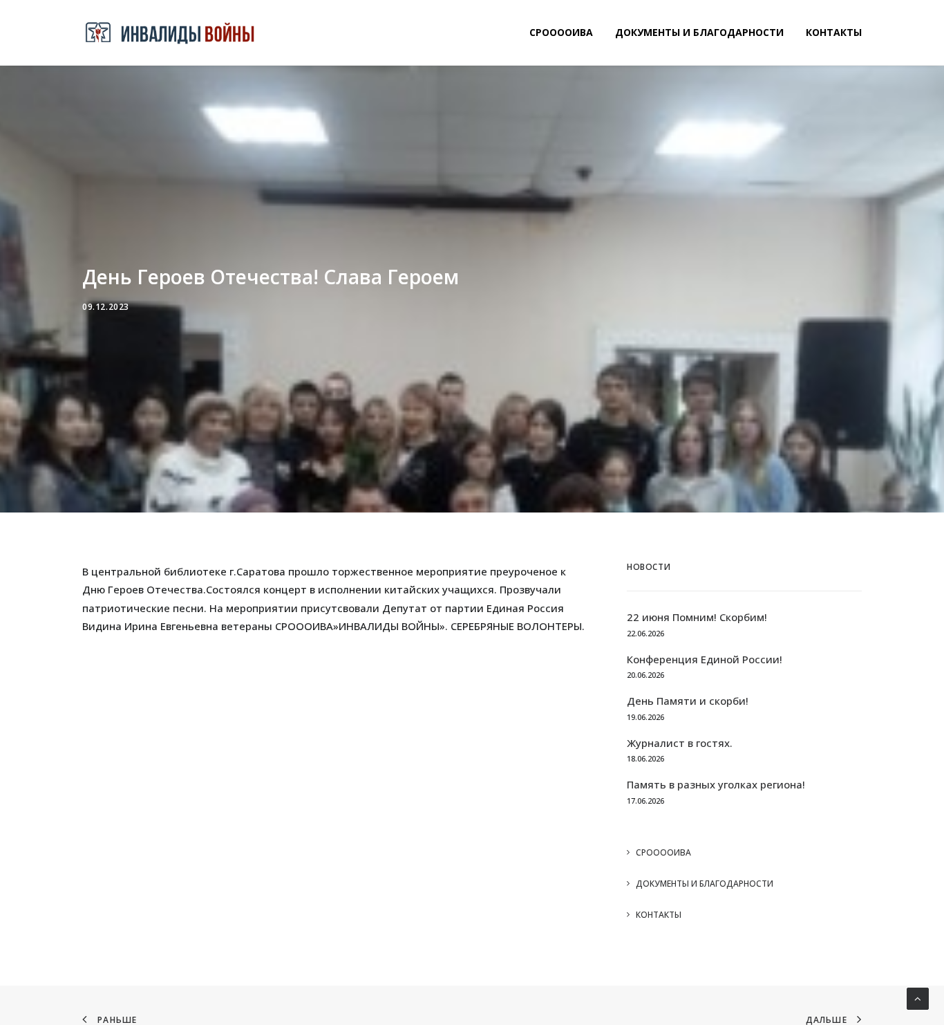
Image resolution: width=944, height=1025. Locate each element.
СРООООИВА (561, 32)
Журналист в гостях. (680, 743)
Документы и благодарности (699, 32)
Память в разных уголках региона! (716, 784)
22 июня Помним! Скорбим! (697, 617)
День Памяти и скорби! (687, 701)
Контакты (834, 32)
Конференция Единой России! (704, 659)
